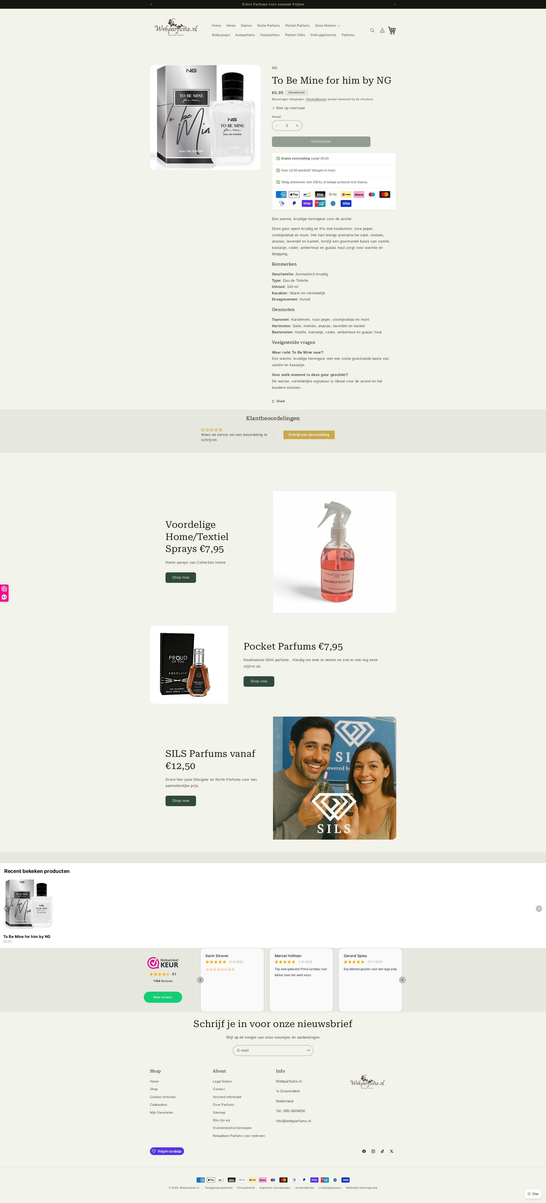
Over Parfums (223, 1105)
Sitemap (219, 1112)
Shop (154, 1089)
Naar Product (26, 1194)
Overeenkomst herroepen (232, 1128)
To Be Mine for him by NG (27, 936)
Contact (219, 1089)
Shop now (180, 577)
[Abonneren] (308, 1050)
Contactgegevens (330, 1188)
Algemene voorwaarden (275, 1188)
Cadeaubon (158, 1105)
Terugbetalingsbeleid (219, 1188)
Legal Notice (222, 1081)
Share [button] (280, 401)
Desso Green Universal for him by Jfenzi (58, 1183)
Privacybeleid (246, 1188)
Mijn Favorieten (161, 1112)
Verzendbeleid (304, 1188)
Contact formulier (163, 1097)
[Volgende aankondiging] (394, 4)
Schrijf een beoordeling (309, 435)
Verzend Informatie (227, 1097)
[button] (327, 25)
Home (154, 1081)
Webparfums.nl (189, 1188)
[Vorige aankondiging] (151, 4)
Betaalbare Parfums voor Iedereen (239, 1136)
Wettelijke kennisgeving (361, 1188)
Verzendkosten (316, 99)
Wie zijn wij (221, 1120)
